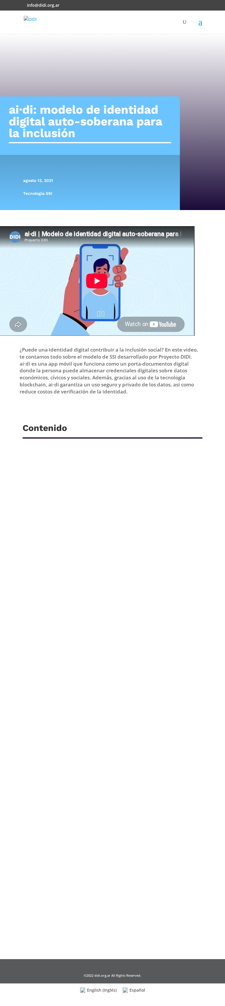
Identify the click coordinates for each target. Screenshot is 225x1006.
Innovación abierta (52, 754)
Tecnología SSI (37, 193)
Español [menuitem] (137, 990)
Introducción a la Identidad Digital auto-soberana (92, 911)
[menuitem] (98, 990)
